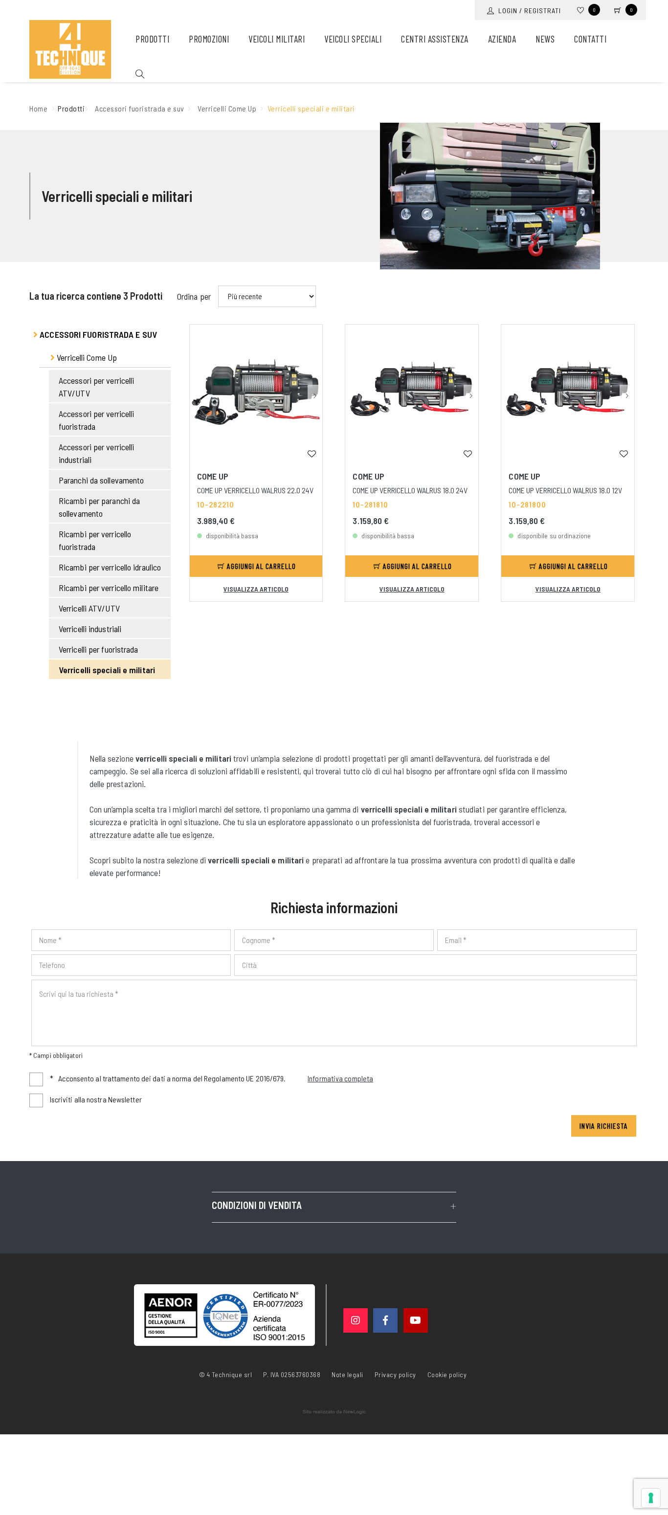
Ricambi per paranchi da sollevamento (99, 507)
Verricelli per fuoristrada (98, 649)
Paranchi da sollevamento (101, 480)
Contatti (590, 38)
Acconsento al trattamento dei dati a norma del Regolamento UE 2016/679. (211, 1078)
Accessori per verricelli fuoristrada (96, 420)
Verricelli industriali (90, 628)
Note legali (347, 1374)
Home (38, 108)
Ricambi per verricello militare (108, 587)
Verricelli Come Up (227, 108)
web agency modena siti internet (334, 1412)
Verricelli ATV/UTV (89, 608)
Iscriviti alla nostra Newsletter (96, 1099)
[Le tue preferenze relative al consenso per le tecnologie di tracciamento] (651, 1498)
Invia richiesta (603, 1125)
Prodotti (152, 38)
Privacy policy (395, 1373)
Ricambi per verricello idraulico (110, 567)
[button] (315, 394)
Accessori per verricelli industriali (96, 453)
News (545, 38)
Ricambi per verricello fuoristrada (95, 540)
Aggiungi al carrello (260, 566)
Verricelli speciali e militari (107, 669)
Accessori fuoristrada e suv (139, 108)
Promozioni (209, 38)
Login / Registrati (527, 10)
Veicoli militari (276, 38)
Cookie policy (447, 1373)
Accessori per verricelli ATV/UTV (96, 386)
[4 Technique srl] (70, 49)
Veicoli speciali (352, 38)
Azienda (502, 38)
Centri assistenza (434, 38)
